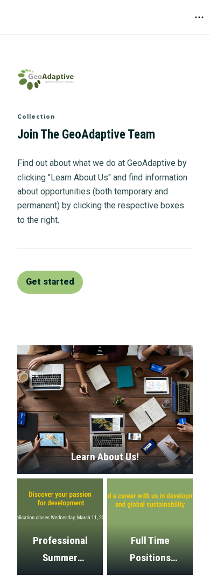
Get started (50, 282)
